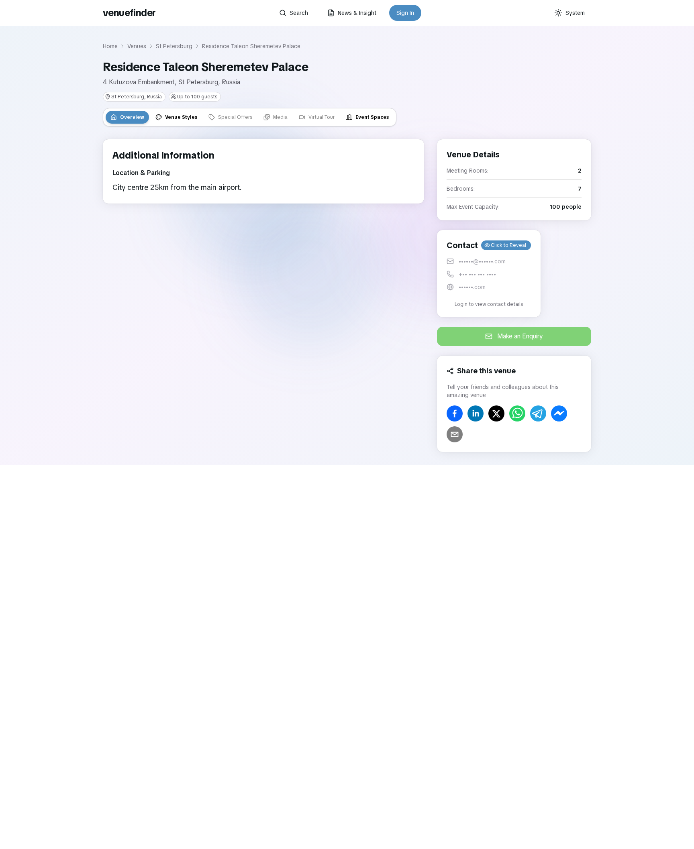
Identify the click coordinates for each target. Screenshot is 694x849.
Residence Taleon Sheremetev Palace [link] (251, 46)
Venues (136, 46)
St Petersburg (174, 46)
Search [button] (299, 12)
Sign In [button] (405, 12)
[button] (489, 273)
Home (110, 46)
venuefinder (129, 12)
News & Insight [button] (357, 12)
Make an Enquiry (520, 336)
